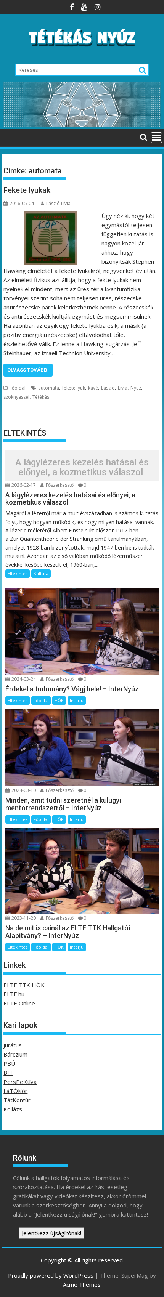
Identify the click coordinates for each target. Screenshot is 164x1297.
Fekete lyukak (26, 190)
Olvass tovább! (28, 370)
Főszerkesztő (59, 485)
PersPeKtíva (20, 1081)
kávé (93, 388)
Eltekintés (17, 573)
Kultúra (41, 573)
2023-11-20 (23, 918)
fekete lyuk (73, 388)
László (108, 388)
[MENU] (156, 137)
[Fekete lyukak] (50, 216)
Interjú (77, 700)
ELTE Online (19, 1003)
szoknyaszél (16, 397)
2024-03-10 (23, 790)
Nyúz (135, 388)
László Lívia (58, 203)
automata (48, 388)
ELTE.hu (13, 994)
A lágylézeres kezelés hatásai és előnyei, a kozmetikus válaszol (82, 467)
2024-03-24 (23, 679)
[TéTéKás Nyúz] (81, 124)
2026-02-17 (23, 485)
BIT (8, 1072)
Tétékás (40, 397)
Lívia (122, 388)
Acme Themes (82, 1284)
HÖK (59, 700)
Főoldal (18, 388)
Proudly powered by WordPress (50, 1275)
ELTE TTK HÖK (24, 985)
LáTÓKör (15, 1091)
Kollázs (12, 1109)
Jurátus (12, 1045)
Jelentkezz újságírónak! (51, 1233)
